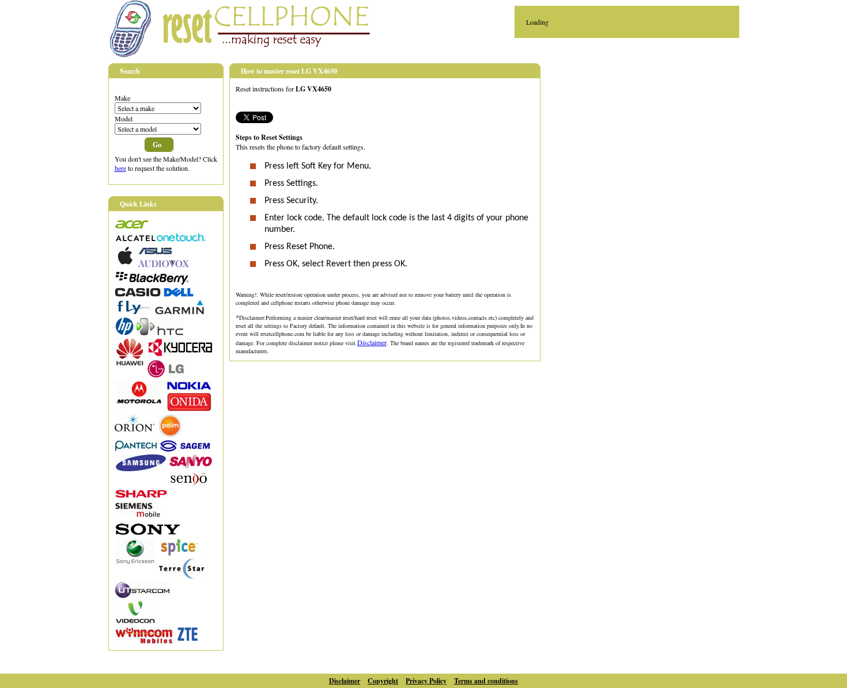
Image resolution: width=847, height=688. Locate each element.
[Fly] (133, 311)
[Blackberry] (152, 281)
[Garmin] (179, 311)
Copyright (383, 681)
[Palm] (169, 434)
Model (124, 118)
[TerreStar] (181, 575)
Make (122, 97)
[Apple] (124, 261)
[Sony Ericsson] (135, 561)
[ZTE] (187, 638)
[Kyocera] (180, 353)
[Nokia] (189, 387)
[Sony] (148, 532)
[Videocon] (136, 621)
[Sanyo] (191, 466)
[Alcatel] (160, 240)
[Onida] (189, 408)
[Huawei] (130, 363)
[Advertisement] (650, 144)
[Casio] (138, 294)
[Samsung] (141, 468)
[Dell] (179, 294)
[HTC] (160, 332)
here (120, 168)
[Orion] (134, 428)
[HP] (124, 332)
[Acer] (132, 226)
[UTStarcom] (142, 595)
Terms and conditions (486, 681)
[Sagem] (185, 448)
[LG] (168, 375)
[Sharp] (141, 495)
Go (157, 145)
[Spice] (178, 552)
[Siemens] (138, 515)
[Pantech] (136, 448)
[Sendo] (188, 483)
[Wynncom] (144, 641)
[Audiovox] (163, 264)
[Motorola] (139, 401)
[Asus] (155, 252)
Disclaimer (372, 342)
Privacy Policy (426, 681)
